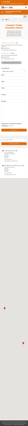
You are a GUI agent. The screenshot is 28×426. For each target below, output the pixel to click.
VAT (8, 19)
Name (2, 75)
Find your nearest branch (12, 62)
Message (3, 101)
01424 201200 (6, 57)
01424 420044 (6, 1)
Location (3, 94)
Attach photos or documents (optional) (11, 123)
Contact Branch (5, 68)
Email (2, 81)
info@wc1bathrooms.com (8, 58)
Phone (3, 88)
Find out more (21, 424)
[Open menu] (26, 7)
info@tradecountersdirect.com (9, 50)
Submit (14, 130)
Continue (15, 424)
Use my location (14, 143)
